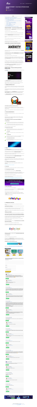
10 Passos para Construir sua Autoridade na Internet (16, 246)
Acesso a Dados (23, 404)
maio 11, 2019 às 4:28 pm (9, 287)
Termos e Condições (19, 404)
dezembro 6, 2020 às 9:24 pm (10, 356)
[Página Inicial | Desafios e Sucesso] (8, 4)
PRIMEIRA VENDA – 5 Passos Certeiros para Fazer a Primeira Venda (13, 18)
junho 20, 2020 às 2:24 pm (9, 340)
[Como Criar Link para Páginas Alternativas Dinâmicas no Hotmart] (8, 252)
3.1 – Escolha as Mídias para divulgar (11, 22)
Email (6, 267)
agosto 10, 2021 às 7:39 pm (9, 373)
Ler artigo (8, 255)
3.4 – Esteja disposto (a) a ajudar (10, 24)
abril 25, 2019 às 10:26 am (9, 274)
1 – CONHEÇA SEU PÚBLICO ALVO (10, 19)
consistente (7, 187)
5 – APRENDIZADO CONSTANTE (9, 25)
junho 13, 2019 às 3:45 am (9, 310)
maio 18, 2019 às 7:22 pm (9, 301)
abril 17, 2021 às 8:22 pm (9, 362)
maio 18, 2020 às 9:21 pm (9, 329)
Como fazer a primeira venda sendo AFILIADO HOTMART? (12, 26)
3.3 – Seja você (8, 23)
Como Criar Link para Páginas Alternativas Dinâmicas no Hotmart (7, 254)
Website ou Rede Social (8, 269)
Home (21, 3)
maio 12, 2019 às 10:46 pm (9, 294)
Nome (6, 265)
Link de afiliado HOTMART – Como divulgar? (20, 253)
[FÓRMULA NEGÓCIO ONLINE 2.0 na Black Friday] (14, 252)
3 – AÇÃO (7, 21)
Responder (7, 278)
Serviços (23, 3)
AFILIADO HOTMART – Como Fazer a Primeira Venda (11, 17)
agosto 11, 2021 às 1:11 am (9, 378)
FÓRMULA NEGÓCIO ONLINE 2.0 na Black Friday (14, 253)
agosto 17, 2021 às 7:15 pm (9, 384)
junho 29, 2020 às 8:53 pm (10, 345)
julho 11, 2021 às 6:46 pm (9, 367)
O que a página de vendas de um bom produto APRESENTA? (13, 20)
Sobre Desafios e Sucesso (29, 3)
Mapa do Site (26, 15)
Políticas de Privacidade (14, 404)
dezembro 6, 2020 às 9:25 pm (10, 334)
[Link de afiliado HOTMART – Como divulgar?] (20, 252)
